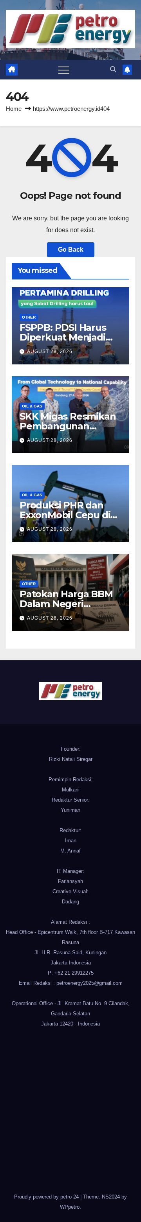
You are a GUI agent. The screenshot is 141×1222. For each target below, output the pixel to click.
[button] (113, 69)
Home (14, 108)
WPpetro (70, 1207)
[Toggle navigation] (63, 69)
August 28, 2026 (49, 351)
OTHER (29, 317)
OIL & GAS (32, 406)
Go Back (70, 249)
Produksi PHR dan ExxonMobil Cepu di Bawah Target (65, 514)
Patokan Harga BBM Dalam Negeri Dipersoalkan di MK (66, 603)
